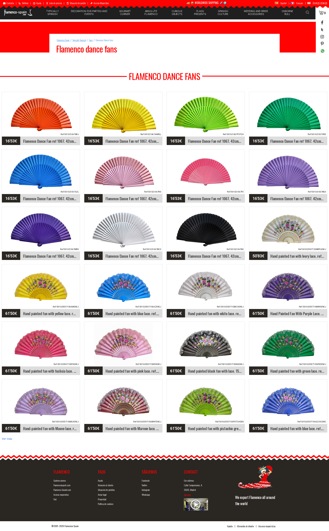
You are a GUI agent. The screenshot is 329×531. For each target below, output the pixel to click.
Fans (91, 40)
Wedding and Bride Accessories (256, 12)
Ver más (7, 438)
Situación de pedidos (106, 490)
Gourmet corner (125, 12)
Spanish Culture (223, 12)
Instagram (146, 490)
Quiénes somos (59, 480)
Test (55, 499)
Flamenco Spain (63, 40)
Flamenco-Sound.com (62, 490)
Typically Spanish (52, 12)
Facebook (145, 480)
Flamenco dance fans (104, 40)
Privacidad (102, 499)
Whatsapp (146, 494)
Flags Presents (200, 12)
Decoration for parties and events (89, 12)
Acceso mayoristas (61, 494)
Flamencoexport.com (61, 485)
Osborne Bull (287, 12)
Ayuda (100, 480)
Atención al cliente (105, 485)
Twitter (144, 485)
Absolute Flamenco (150, 12)
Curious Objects (177, 12)
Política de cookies (105, 504)
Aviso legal (102, 494)
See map (187, 494)
